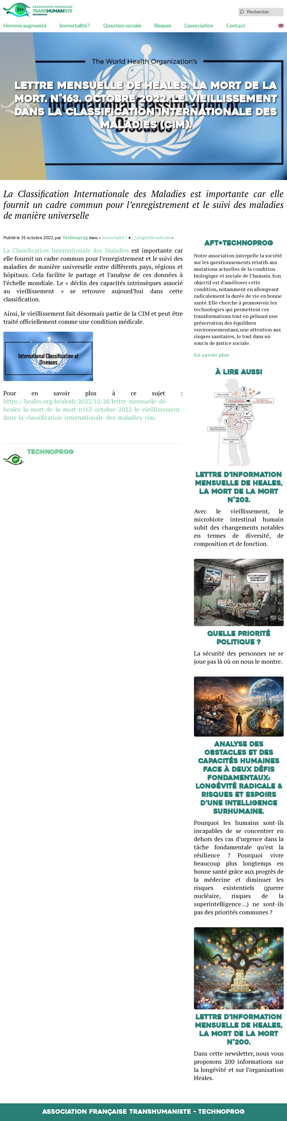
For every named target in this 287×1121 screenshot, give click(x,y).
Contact (235, 25)
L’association (198, 25)
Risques (162, 25)
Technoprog (75, 237)
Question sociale (122, 25)
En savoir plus (211, 354)
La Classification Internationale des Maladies (66, 250)
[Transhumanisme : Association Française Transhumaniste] (37, 10)
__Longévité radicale (151, 237)
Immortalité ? (74, 25)
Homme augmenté (24, 25)
